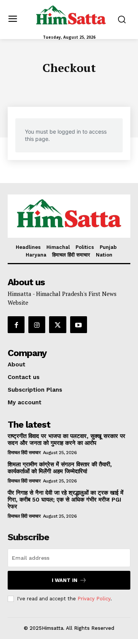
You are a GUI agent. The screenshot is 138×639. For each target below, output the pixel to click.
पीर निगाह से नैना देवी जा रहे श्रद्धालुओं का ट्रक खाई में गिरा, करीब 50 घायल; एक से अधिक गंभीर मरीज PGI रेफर (65, 499)
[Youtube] (78, 324)
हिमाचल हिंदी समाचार (24, 452)
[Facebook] (16, 324)
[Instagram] (36, 324)
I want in (64, 580)
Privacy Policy (93, 598)
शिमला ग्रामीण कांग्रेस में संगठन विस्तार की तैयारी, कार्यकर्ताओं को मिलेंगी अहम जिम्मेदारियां (60, 468)
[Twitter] (57, 324)
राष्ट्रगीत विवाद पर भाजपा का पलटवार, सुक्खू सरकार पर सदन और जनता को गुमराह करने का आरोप (66, 439)
